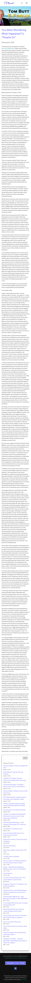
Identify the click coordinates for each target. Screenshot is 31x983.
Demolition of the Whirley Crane (12, 829)
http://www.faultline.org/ (8, 48)
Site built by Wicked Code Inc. (19, 958)
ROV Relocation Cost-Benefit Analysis (14, 810)
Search (25, 758)
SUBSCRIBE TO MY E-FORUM (15, 963)
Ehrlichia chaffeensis (9, 846)
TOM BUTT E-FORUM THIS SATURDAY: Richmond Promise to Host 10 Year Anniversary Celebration (14, 816)
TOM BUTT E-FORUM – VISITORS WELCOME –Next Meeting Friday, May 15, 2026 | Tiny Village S (15, 941)
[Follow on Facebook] (15, 968)
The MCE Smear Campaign (11, 856)
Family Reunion (7, 873)
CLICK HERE (24, 979)
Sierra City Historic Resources (12, 922)
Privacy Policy (7, 958)
